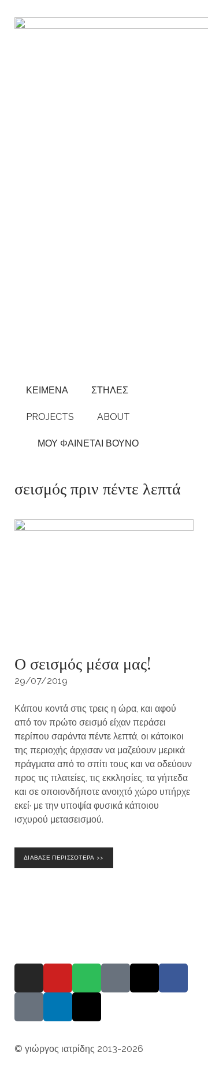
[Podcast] (115, 978)
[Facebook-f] (173, 978)
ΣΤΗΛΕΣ (109, 390)
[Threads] (144, 978)
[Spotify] (86, 978)
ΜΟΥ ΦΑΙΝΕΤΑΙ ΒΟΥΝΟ (86, 443)
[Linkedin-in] (57, 1006)
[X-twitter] (86, 1006)
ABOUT (113, 416)
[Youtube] (57, 978)
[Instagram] (28, 978)
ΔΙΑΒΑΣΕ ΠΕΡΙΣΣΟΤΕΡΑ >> (66, 854)
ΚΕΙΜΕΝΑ (47, 390)
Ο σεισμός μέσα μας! (82, 663)
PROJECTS (50, 416)
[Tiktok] (28, 1006)
